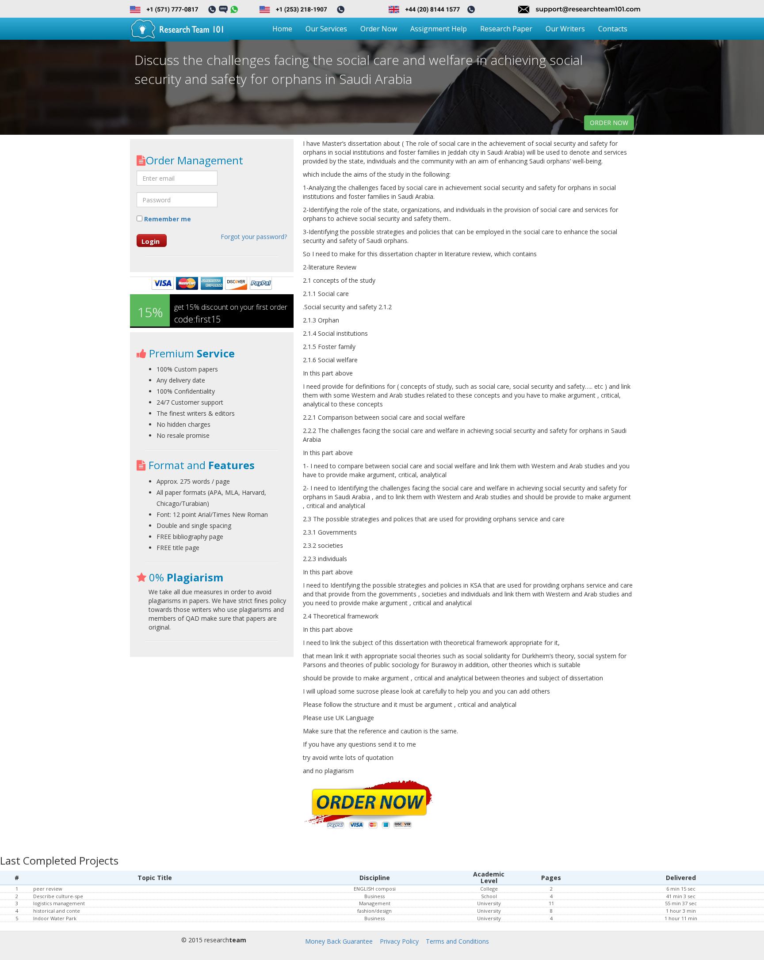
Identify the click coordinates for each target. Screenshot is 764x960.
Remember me (166, 219)
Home (282, 29)
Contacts (612, 29)
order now (609, 122)
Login (150, 241)
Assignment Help (438, 29)
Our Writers (565, 29)
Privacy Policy (399, 941)
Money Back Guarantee (339, 941)
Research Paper (506, 29)
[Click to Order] (369, 805)
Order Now (378, 29)
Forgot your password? (254, 236)
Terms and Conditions (457, 941)
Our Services (326, 29)
